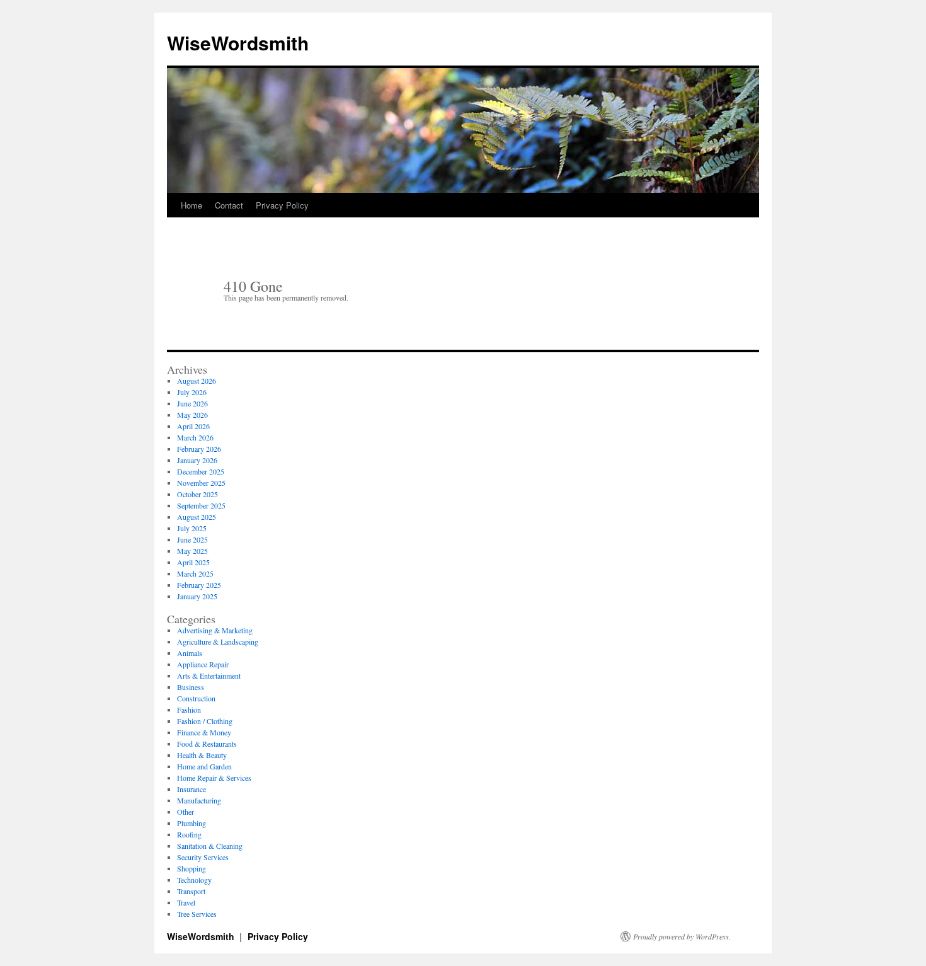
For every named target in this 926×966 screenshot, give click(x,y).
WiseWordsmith (238, 42)
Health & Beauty (202, 755)
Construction (196, 698)
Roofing (189, 834)
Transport (191, 891)
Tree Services (197, 914)
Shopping (191, 868)
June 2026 (192, 403)
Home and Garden (204, 766)
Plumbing (191, 823)
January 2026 (197, 460)
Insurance (191, 789)
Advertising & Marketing (215, 630)
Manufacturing (199, 800)
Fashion (189, 709)
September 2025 (201, 505)
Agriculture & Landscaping (217, 641)
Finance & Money (204, 732)
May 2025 (192, 551)
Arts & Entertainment (209, 675)
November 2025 (201, 483)
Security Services (203, 857)
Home (191, 205)
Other (185, 812)
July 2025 (192, 528)
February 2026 (199, 449)
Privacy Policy (282, 205)
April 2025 (193, 562)
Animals (189, 653)
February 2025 (199, 585)
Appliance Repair (203, 664)
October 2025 (197, 494)
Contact (229, 205)
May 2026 (192, 415)
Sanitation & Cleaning (210, 846)
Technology (194, 880)
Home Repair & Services (214, 778)
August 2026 (196, 381)
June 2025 (192, 539)
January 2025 (197, 596)
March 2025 (195, 573)
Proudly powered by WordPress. (682, 936)
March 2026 (195, 437)
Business (190, 687)
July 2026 (192, 392)
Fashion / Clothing (204, 721)
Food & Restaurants (207, 744)
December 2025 (200, 471)
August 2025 (196, 517)
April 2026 (193, 426)
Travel (186, 902)
